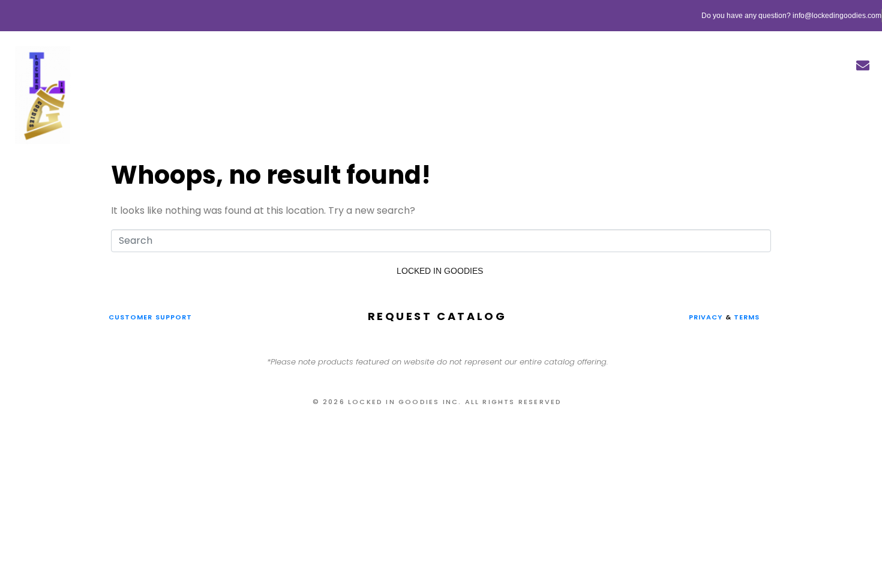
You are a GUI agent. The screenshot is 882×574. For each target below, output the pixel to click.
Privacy (706, 317)
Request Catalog (437, 316)
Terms (748, 317)
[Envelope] (863, 65)
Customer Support (151, 317)
